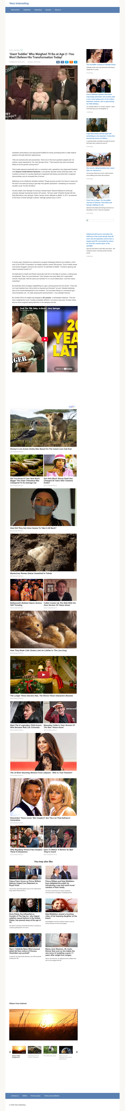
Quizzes (48, 10)
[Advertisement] (62, 29)
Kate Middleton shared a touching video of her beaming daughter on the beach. (61, 916)
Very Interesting (19, 3)
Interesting (38, 10)
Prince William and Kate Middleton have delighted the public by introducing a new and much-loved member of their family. (60, 884)
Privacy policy (35, 1096)
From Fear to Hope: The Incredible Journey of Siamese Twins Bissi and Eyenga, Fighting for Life (99, 202)
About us (58, 10)
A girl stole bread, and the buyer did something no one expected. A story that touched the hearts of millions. (100, 136)
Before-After (15, 10)
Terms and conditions (51, 1096)
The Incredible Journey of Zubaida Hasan (101, 65)
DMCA (25, 1096)
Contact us (15, 1096)
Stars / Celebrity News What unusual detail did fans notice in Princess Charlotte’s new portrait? (24, 951)
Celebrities (26, 10)
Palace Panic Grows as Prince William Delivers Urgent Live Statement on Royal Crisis (25, 883)
